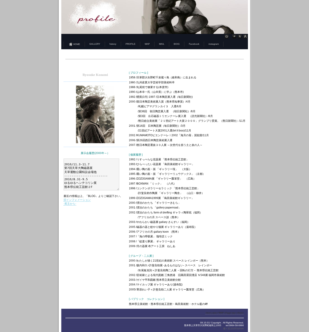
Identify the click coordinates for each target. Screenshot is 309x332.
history (112, 44)
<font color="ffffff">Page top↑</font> (224, 312)
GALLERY (94, 44)
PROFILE (130, 44)
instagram (214, 44)
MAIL (161, 44)
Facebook (194, 44)
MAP (147, 44)
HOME (76, 44)
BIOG (177, 44)
